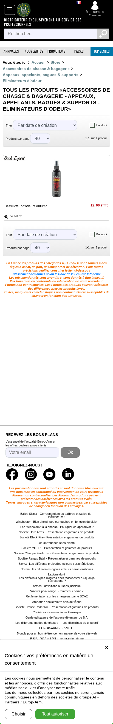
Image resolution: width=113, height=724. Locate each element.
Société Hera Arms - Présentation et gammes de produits (57, 532)
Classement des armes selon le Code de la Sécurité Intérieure (57, 274)
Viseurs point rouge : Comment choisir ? (56, 591)
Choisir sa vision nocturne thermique (57, 612)
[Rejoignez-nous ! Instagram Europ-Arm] (30, 474)
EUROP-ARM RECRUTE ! (57, 628)
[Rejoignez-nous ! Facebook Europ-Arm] (12, 474)
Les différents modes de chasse (36, 622)
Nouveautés (34, 51)
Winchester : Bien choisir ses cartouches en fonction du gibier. (57, 521)
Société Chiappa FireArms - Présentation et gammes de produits (57, 553)
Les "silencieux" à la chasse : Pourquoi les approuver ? (57, 526)
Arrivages (11, 51)
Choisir (19, 714)
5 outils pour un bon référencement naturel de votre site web (57, 633)
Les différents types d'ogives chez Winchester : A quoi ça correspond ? (57, 579)
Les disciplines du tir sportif (80, 622)
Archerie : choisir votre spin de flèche (56, 601)
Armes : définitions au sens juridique (57, 586)
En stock (101, 125)
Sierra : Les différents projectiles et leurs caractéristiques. (57, 563)
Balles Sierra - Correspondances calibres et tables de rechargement (55, 515)
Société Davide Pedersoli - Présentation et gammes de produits (57, 607)
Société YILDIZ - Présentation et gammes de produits (56, 548)
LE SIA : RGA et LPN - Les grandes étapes (57, 638)
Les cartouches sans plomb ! (57, 542)
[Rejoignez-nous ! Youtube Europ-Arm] (49, 474)
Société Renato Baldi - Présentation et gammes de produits (57, 558)
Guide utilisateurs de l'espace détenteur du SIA (57, 617)
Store (55, 62)
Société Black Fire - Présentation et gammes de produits (56, 537)
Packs (79, 51)
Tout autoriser (55, 714)
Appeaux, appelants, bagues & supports (40, 74)
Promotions (56, 51)
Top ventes (102, 51)
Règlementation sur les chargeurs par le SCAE (57, 596)
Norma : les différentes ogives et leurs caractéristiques (57, 569)
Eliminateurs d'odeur (22, 81)
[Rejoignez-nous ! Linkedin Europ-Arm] (68, 474)
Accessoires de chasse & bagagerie (36, 68)
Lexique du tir (57, 574)
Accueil (39, 62)
